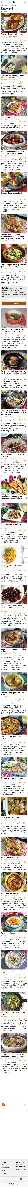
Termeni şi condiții (21, 1169)
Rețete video (6, 1165)
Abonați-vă (14, 304)
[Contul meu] (17, 2)
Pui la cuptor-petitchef (10, 857)
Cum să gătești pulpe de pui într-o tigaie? (14, 650)
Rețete (4, 1162)
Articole (4, 1173)
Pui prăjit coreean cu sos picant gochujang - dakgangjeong (13, 152)
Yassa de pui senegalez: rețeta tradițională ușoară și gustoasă (13, 1055)
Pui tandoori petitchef (9, 933)
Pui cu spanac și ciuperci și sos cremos (13, 1013)
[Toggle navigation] (25, 2)
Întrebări (4, 1170)
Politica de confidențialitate (20, 1165)
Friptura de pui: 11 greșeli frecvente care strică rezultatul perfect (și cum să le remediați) (13, 237)
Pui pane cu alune (8, 117)
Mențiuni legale (20, 1172)
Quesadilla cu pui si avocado (12, 778)
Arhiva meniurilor (7, 1167)
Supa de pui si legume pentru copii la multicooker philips (12, 330)
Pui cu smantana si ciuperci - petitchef (12, 972)
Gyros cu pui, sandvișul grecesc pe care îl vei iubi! (13, 77)
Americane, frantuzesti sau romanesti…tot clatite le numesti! (14, 497)
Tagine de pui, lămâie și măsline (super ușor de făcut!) (13, 266)
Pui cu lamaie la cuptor (10, 818)
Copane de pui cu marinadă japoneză (12, 194)
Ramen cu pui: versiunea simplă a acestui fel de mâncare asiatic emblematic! (13, 413)
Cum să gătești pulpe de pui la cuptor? (13, 694)
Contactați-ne (20, 1162)
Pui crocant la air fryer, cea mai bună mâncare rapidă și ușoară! (13, 372)
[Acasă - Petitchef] (2, 5)
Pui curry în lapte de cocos (11, 566)
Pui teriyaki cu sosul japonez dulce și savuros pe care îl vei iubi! (12, 607)
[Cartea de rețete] (14, 2)
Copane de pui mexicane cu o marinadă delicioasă (12, 35)
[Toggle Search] (21, 2)
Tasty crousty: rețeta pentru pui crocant (13, 737)
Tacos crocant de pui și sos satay (11, 525)
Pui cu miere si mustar (9, 893)
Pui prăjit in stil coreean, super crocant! (13, 455)
